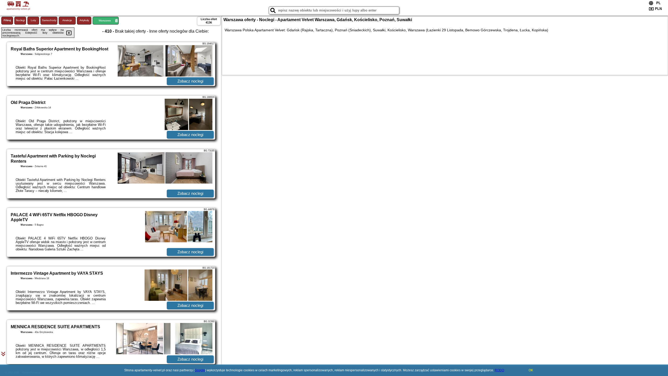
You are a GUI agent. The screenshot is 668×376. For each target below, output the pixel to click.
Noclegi (20, 20)
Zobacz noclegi (190, 81)
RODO (499, 370)
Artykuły (84, 20)
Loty (33, 20)
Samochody (49, 20)
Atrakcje (67, 20)
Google (200, 370)
